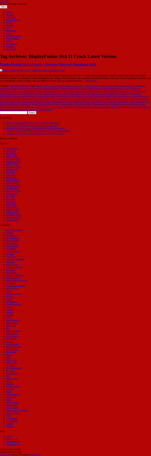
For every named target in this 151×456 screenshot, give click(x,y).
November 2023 (13, 185)
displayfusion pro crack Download (112, 101)
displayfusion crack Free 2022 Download (87, 94)
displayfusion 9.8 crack (11, 91)
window (10, 423)
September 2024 (13, 167)
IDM (8, 317)
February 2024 (13, 180)
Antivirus (10, 262)
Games (9, 307)
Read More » (92, 81)
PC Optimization (14, 36)
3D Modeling (12, 246)
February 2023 (13, 209)
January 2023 (12, 212)
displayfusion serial (102, 104)
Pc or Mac (10, 370)
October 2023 (12, 188)
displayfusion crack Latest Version (53, 96)
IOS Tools (10, 325)
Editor (9, 299)
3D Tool (10, 14)
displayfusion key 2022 (11, 99)
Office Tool (11, 360)
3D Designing (12, 240)
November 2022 (13, 217)
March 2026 (11, 156)
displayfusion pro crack (84, 101)
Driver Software (13, 293)
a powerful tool (13, 251)
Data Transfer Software (17, 280)
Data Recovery (13, 20)
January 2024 (12, 183)
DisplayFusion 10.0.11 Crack (98, 86)
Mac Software (12, 336)
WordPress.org (13, 444)
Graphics (10, 25)
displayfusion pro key (140, 101)
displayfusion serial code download (128, 104)
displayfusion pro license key (45, 104)
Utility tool (11, 397)
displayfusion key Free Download (38, 99)
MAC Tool (11, 339)
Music (9, 33)
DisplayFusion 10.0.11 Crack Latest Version (80, 88)
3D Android (11, 235)
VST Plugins (12, 421)
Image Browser (13, 320)
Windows (10, 46)
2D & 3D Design (14, 230)
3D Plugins (11, 248)
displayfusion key (141, 96)
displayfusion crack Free (55, 94)
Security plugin (13, 386)
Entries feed (11, 439)
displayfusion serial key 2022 (36, 107)
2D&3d (9, 232)
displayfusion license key (117, 99)
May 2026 (10, 151)
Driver (9, 22)
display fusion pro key (46, 86)
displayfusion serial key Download (67, 107)
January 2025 (12, 164)
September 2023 (13, 191)
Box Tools (11, 49)
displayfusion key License (68, 99)
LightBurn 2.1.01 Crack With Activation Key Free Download (34, 133)
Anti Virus (11, 17)
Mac (8, 28)
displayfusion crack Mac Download (86, 96)
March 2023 (11, 207)
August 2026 (12, 148)
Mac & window (13, 331)
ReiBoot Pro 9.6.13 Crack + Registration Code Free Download (35, 128)
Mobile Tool (11, 349)
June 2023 (10, 199)
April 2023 (11, 204)
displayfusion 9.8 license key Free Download (124, 91)
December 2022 (13, 214)
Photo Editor (12, 378)
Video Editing (12, 38)
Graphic (9, 312)
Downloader (12, 288)
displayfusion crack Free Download (123, 94)
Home (9, 12)
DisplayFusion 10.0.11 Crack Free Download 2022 (35, 88)
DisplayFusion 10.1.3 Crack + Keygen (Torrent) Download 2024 (48, 64)
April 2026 (11, 153)
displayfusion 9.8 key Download (59, 91)
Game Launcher (13, 304)
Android (10, 254)
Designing (10, 283)
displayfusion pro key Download (15, 104)
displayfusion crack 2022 (30, 94)
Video (9, 400)
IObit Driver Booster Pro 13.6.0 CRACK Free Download (33, 123)
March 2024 (11, 177)
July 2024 (10, 172)
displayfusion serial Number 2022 (100, 107)
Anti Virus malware (15, 259)
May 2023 (10, 201)
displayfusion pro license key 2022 (76, 104)
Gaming (9, 309)
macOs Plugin (12, 344)
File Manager (12, 301)
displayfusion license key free (58, 101)
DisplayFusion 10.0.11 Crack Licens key (121, 88)
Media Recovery (13, 346)
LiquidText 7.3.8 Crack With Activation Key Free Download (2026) (37, 131)
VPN (8, 41)
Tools (8, 392)
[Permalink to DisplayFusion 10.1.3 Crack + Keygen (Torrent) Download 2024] (32, 70)
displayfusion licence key (92, 99)
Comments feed (13, 441)
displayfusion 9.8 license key (88, 91)
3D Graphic (11, 243)
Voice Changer (13, 413)
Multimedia (11, 30)
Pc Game (10, 365)
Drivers (9, 296)
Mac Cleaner (12, 333)
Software (10, 389)
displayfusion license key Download (27, 101)
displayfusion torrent (126, 107)
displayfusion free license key (118, 96)
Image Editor (12, 323)
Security (10, 384)
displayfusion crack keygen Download (18, 96)
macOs (9, 341)
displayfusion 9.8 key (32, 91)
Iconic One (5, 454)
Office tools (11, 362)
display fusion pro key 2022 (71, 86)
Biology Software (14, 267)
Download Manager (15, 286)
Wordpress (36, 454)
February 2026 (13, 159)
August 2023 (12, 193)
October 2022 (12, 220)
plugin (9, 381)
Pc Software (11, 373)
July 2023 (10, 196)
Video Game (12, 407)
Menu (3, 7)
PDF (8, 376)
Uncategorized (12, 394)
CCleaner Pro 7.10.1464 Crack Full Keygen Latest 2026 (32, 125)
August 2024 (12, 169)
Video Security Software (17, 410)
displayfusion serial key (11, 107)
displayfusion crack (9, 94)
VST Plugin (11, 44)
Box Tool (10, 270)
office (8, 357)
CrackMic (4, 1)
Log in (9, 436)
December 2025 (13, 161)
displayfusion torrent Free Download (35, 109)
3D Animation (12, 238)
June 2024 (10, 175)
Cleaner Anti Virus (14, 275)
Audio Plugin (12, 264)
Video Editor (12, 405)
